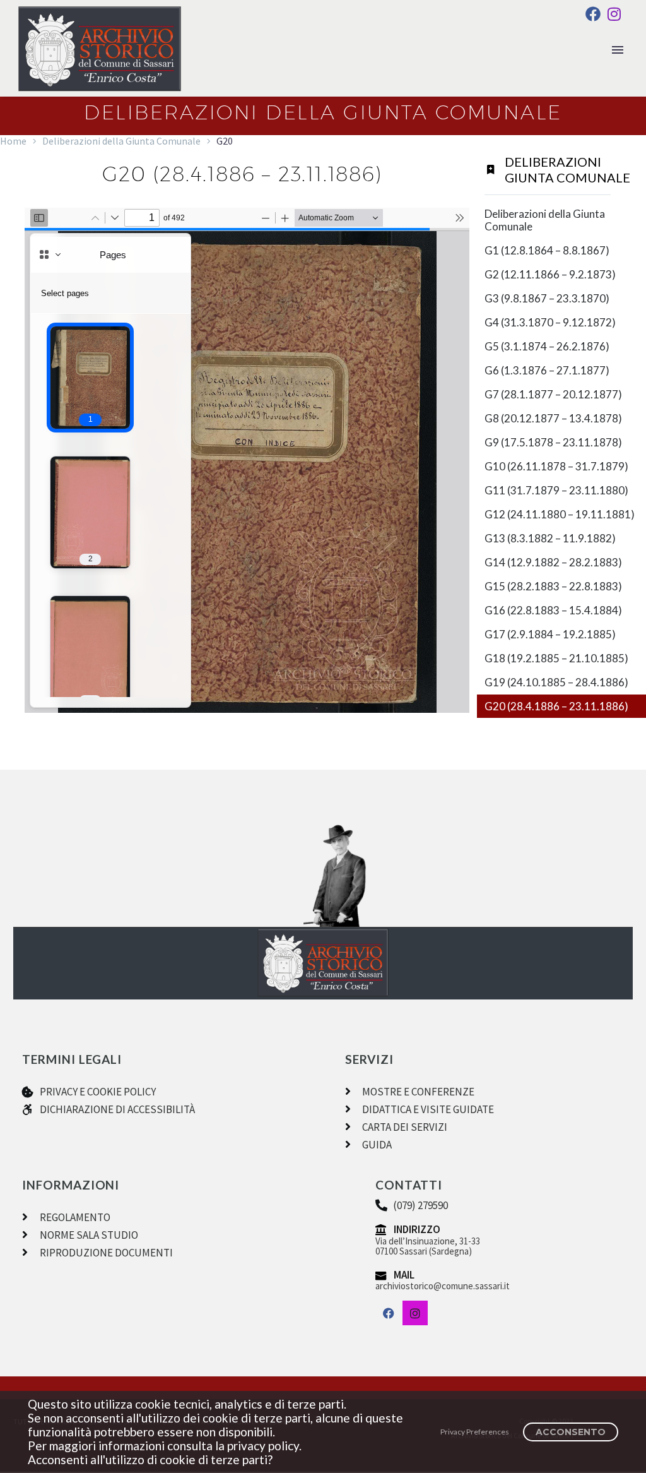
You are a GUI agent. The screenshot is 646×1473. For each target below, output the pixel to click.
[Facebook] (593, 13)
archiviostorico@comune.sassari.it (442, 1286)
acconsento (571, 1432)
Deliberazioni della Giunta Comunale (121, 141)
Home (13, 141)
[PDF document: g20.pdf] (247, 460)
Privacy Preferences (474, 1431)
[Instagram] (613, 13)
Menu (617, 49)
